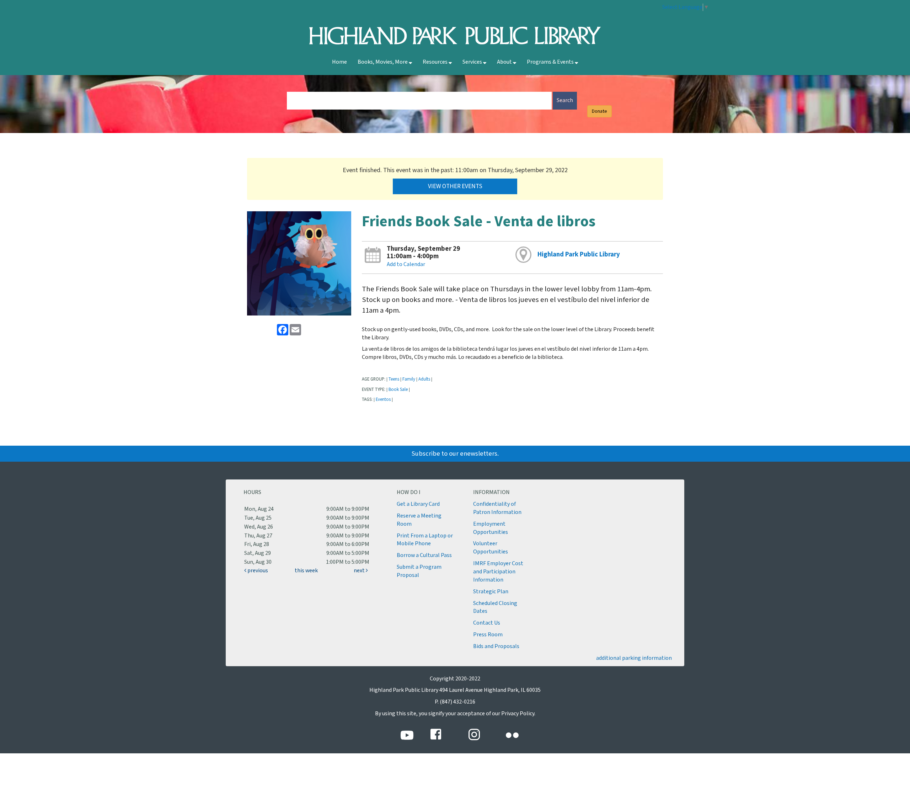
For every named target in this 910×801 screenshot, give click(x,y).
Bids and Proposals (496, 646)
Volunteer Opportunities (490, 548)
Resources (436, 62)
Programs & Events (551, 62)
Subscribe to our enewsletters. (455, 453)
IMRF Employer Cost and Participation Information (498, 572)
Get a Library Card (418, 504)
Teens (394, 379)
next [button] (360, 570)
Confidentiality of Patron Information (497, 508)
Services (472, 62)
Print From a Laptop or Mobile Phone (425, 540)
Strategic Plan (490, 591)
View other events (455, 186)
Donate (599, 111)
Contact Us (486, 623)
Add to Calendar (406, 264)
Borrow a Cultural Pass (424, 555)
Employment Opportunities (490, 528)
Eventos (383, 399)
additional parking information (634, 658)
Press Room (488, 634)
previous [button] (257, 570)
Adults (424, 379)
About (505, 62)
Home (339, 62)
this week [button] (306, 570)
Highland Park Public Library (578, 254)
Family (408, 379)
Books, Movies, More (383, 62)
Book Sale (398, 389)
